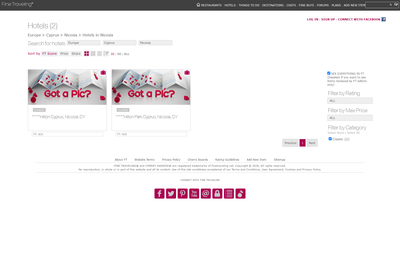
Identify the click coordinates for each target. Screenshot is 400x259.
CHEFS (291, 5)
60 (119, 54)
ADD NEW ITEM (354, 5)
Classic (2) (340, 139)
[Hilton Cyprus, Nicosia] (67, 87)
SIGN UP (328, 19)
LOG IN (312, 19)
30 (112, 53)
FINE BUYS (306, 5)
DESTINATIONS (273, 5)
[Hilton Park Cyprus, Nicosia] (151, 87)
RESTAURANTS (211, 5)
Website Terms (144, 159)
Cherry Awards (198, 159)
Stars (76, 53)
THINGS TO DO (249, 5)
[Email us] (206, 194)
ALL (126, 54)
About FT (121, 159)
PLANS (336, 5)
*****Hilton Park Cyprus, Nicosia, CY (147, 116)
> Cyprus (50, 35)
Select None (336, 132)
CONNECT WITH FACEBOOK (359, 19)
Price (64, 53)
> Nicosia (68, 35)
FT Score (49, 53)
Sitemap (279, 159)
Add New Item (256, 159)
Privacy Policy (171, 159)
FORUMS (323, 5)
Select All (353, 132)
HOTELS (230, 5)
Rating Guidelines (227, 159)
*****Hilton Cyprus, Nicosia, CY (58, 116)
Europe (34, 35)
